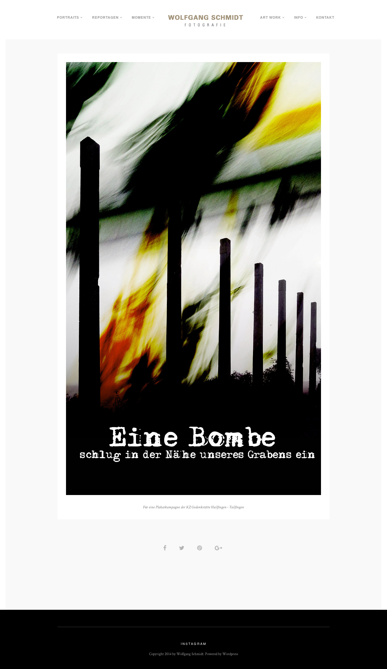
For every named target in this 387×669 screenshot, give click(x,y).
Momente (141, 17)
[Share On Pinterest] (200, 547)
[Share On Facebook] (165, 547)
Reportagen (105, 17)
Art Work (270, 17)
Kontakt (325, 17)
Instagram (194, 643)
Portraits (68, 17)
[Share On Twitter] (182, 547)
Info (298, 17)
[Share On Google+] (219, 547)
